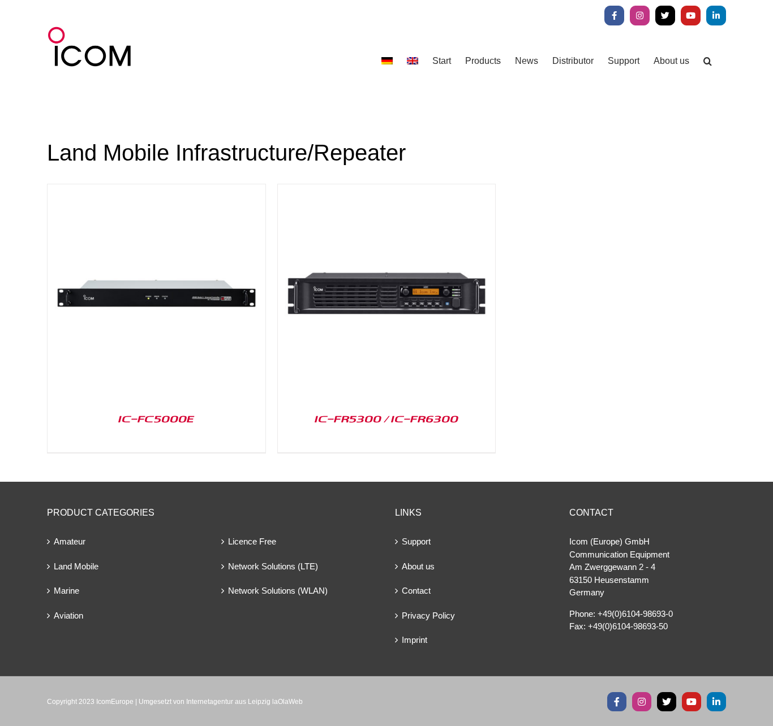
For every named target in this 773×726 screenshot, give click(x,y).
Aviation (68, 615)
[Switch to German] (387, 61)
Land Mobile (76, 566)
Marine (66, 590)
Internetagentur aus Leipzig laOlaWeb (244, 702)
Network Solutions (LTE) (273, 566)
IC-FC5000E (156, 418)
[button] (707, 61)
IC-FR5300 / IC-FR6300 (386, 418)
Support (416, 541)
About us (418, 566)
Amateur (69, 541)
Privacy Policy (428, 615)
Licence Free (252, 541)
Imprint (414, 640)
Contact (416, 590)
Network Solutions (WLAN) (278, 590)
